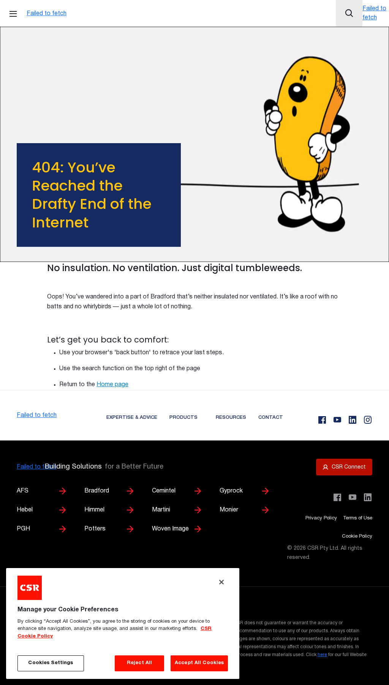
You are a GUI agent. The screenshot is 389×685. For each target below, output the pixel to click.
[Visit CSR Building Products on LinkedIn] (367, 497)
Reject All (139, 663)
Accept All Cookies (199, 663)
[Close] (221, 582)
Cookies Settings (50, 663)
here (322, 655)
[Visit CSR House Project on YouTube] (352, 497)
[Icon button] (349, 13)
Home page (112, 384)
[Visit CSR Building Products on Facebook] (337, 497)
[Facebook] (322, 420)
